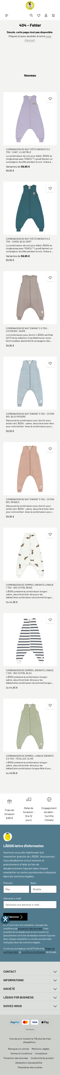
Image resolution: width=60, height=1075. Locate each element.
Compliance (41, 1053)
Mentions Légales (40, 1048)
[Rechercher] (31, 15)
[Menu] (6, 15)
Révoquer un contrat (18, 1048)
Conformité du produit (42, 1058)
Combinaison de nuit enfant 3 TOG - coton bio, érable (30, 501)
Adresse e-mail (12, 898)
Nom (33, 882)
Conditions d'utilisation (33, 952)
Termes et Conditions (21, 1053)
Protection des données (16, 1058)
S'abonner (14, 916)
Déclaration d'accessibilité (28, 1062)
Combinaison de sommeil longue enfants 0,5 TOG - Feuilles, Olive (30, 757)
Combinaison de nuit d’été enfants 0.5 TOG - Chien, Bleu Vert (28, 240)
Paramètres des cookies (30, 1067)
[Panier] (53, 15)
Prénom (7, 882)
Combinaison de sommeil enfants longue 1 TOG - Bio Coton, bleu (30, 672)
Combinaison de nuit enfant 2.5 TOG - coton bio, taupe (27, 330)
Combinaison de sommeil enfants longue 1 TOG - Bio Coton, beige (30, 586)
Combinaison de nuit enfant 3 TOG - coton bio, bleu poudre (30, 415)
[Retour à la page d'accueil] (30, 5)
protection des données (30, 928)
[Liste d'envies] (38, 15)
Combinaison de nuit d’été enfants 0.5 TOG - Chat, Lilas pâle (28, 151)
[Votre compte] (46, 15)
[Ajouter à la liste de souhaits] (50, 98)
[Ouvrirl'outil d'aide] (5, 919)
